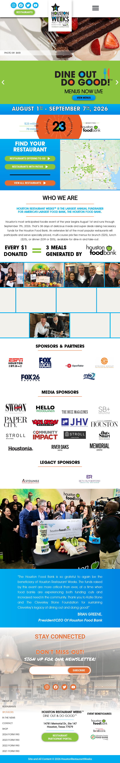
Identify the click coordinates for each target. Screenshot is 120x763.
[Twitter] (28, 5)
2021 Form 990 (10, 751)
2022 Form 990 (10, 745)
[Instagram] (14, 5)
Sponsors (7, 712)
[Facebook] (21, 5)
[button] (95, 7)
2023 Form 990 (10, 740)
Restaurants (9, 706)
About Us (7, 701)
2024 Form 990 (10, 734)
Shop (5, 728)
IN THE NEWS (8, 717)
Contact (7, 723)
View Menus (84, 97)
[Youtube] (35, 5)
